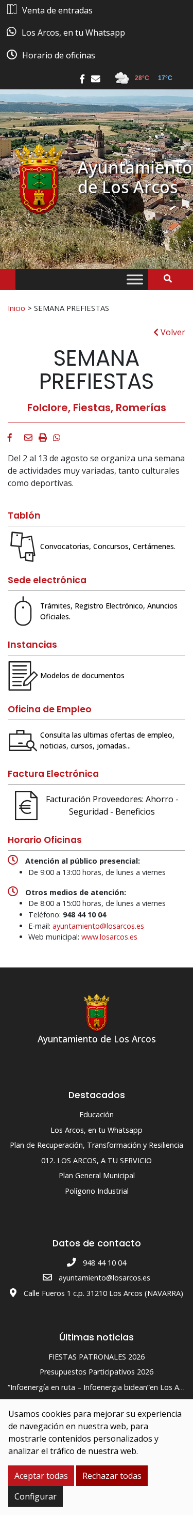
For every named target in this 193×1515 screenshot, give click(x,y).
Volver (172, 332)
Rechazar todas (112, 1475)
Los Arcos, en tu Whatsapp (96, 1130)
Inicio (16, 308)
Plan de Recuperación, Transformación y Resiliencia (96, 1145)
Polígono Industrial (97, 1191)
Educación (96, 1114)
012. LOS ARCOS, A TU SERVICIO (96, 1160)
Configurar (35, 1496)
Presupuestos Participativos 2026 (96, 1372)
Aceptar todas (41, 1475)
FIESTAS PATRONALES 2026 (96, 1357)
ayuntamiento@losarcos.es (98, 926)
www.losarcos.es (109, 937)
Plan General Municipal (97, 1175)
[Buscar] (172, 278)
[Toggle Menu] (135, 280)
